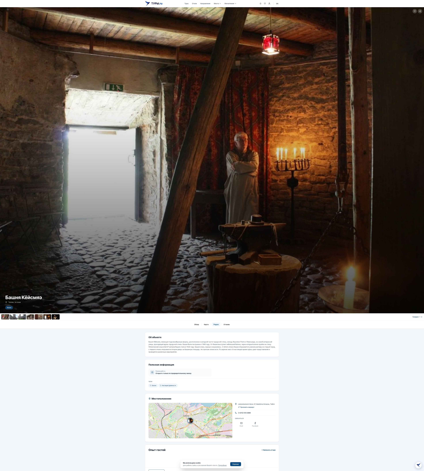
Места (216, 3)
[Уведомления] (260, 4)
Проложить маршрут (247, 407)
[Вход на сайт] (269, 4)
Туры (186, 3)
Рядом (216, 324)
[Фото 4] (30, 316)
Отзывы (227, 324)
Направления (205, 3)
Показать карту (192, 421)
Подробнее (222, 465)
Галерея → (417, 317)
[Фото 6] (47, 316)
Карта (206, 324)
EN (277, 4)
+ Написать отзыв (268, 450)
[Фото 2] (14, 316)
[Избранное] (265, 4)
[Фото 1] (5, 316)
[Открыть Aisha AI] (418, 465)
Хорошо (235, 464)
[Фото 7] (56, 316)
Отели (194, 3)
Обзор (196, 324)
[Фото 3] (22, 316)
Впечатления (229, 3)
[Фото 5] (39, 316)
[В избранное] (415, 11)
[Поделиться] (420, 11)
